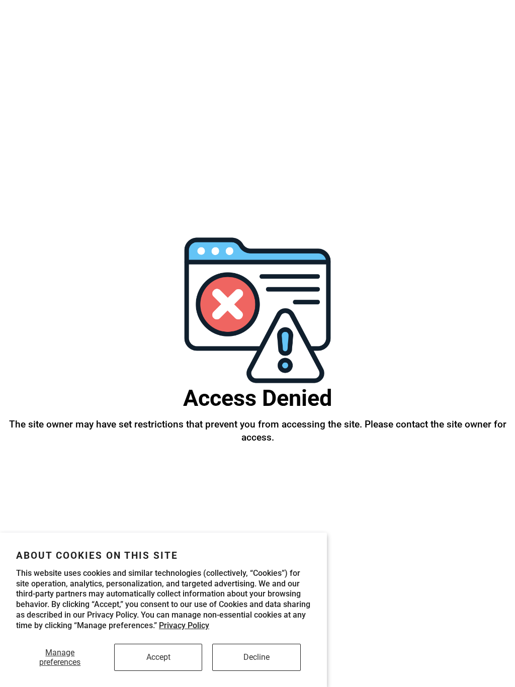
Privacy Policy (184, 625)
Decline (256, 657)
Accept (158, 657)
